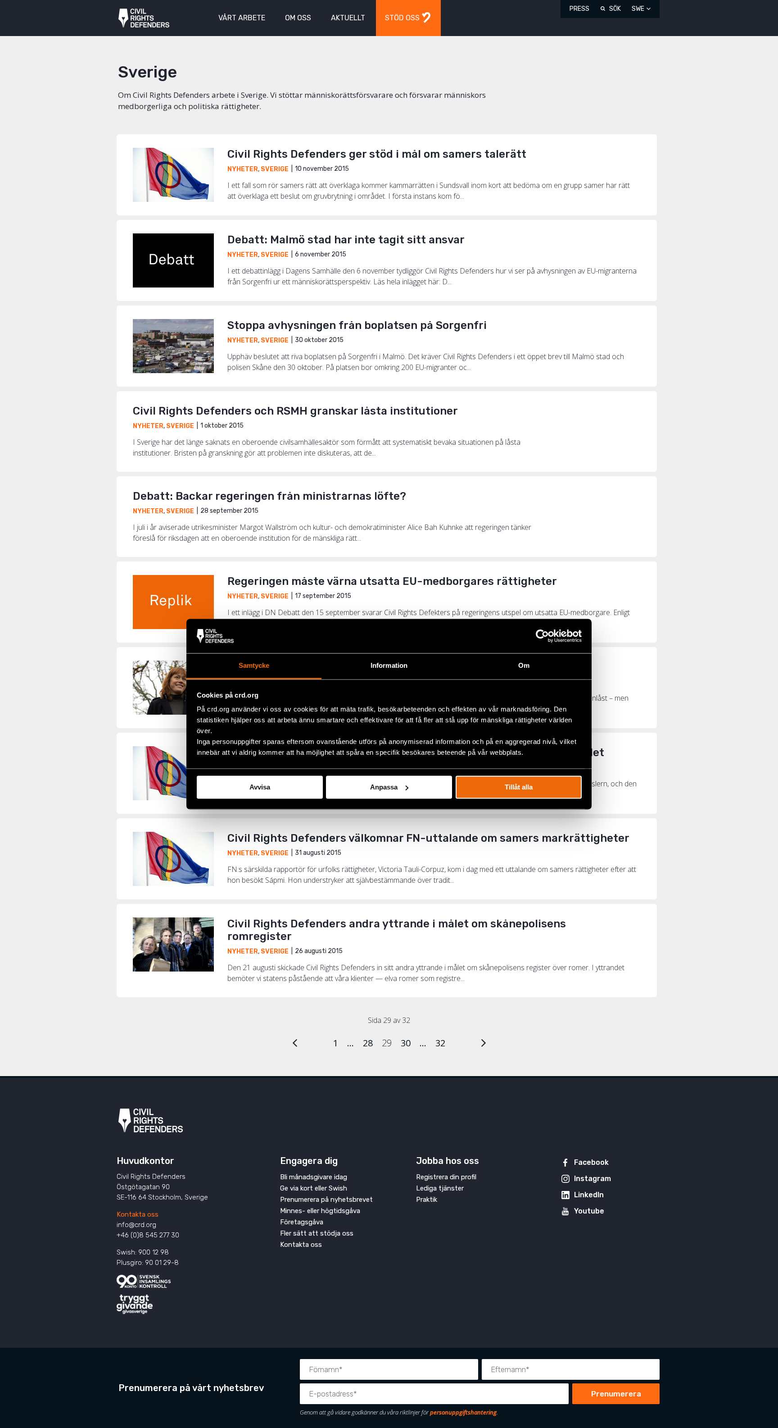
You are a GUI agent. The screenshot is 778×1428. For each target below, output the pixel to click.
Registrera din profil (446, 1177)
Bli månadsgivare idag (313, 1177)
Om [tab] (523, 666)
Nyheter (242, 169)
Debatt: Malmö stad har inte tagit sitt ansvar (346, 239)
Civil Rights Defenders (143, 18)
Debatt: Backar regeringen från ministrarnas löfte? (269, 496)
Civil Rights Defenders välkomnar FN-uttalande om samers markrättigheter (428, 838)
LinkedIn (589, 1195)
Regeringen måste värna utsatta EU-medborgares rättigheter (392, 581)
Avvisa (259, 787)
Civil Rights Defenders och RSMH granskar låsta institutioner (295, 411)
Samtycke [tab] (254, 666)
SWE (638, 9)
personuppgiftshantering (463, 1412)
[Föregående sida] (295, 1043)
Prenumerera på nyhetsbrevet (326, 1199)
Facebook (591, 1162)
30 (406, 1043)
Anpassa (384, 787)
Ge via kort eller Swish (313, 1188)
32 (440, 1043)
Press (579, 9)
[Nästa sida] (483, 1043)
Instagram (592, 1178)
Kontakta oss (137, 1214)
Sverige (275, 169)
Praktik (426, 1199)
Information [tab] (389, 666)
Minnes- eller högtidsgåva (320, 1211)
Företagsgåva (301, 1222)
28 (368, 1043)
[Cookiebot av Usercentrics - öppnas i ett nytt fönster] (542, 636)
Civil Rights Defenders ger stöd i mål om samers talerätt (376, 154)
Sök (615, 9)
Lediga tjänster (440, 1188)
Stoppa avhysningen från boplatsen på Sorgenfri (357, 325)
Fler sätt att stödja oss (316, 1233)
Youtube (589, 1211)
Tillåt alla (519, 787)
